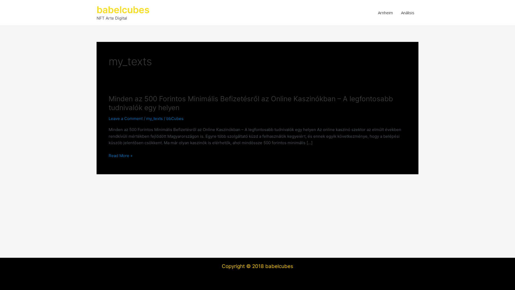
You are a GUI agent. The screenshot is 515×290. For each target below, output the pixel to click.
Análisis (407, 12)
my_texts (154, 118)
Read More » (121, 156)
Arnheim (385, 12)
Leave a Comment (126, 118)
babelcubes (123, 9)
